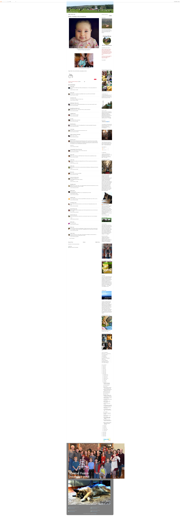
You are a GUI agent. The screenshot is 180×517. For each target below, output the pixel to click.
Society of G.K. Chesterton (106, 358)
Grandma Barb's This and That (75, 149)
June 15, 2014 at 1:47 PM (74, 163)
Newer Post (70, 242)
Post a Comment (71, 238)
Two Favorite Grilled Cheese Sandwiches (107, 399)
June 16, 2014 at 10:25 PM (74, 236)
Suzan (71, 92)
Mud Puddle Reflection (106, 392)
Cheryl (71, 86)
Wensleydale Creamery (105, 361)
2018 (103, 368)
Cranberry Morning (106, 204)
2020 (103, 366)
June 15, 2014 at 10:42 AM (74, 131)
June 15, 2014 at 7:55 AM (74, 100)
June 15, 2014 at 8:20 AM (74, 110)
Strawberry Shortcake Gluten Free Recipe (106, 383)
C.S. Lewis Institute (104, 354)
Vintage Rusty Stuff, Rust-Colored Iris (107, 407)
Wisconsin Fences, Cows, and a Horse (107, 415)
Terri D (71, 129)
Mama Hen (72, 139)
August (105, 379)
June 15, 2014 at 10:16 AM (74, 126)
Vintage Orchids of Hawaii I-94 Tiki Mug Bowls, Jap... (107, 388)
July (104, 380)
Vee (70, 118)
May (104, 425)
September (105, 378)
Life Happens (72, 202)
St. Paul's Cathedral (105, 360)
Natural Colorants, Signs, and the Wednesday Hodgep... (107, 418)
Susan (71, 154)
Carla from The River (73, 177)
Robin (71, 227)
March (105, 428)
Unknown (71, 197)
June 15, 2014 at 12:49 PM (74, 151)
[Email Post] (84, 81)
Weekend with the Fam (106, 391)
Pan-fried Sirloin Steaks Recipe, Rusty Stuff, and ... (107, 421)
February (105, 429)
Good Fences (105, 386)
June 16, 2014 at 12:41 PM (74, 224)
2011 (103, 434)
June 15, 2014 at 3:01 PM (74, 169)
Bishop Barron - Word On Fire (106, 353)
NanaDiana (72, 184)
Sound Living (104, 359)
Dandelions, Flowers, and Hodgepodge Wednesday (107, 395)
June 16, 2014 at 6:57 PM (74, 230)
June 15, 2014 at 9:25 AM (74, 121)
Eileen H (71, 190)
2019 (103, 367)
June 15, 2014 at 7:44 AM (74, 89)
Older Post (97, 242)
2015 (103, 372)
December (105, 374)
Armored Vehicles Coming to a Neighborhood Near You (107, 405)
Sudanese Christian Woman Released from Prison (107, 390)
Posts (104, 148)
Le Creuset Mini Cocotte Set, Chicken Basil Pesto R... (107, 410)
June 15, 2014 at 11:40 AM (74, 146)
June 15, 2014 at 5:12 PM (74, 174)
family (71, 82)
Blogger (95, 513)
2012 (103, 433)
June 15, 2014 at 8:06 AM (74, 105)
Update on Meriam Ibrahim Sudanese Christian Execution (107, 423)
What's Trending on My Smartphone (106, 401)
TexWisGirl (72, 113)
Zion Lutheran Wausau (105, 362)
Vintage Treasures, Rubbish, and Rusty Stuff (107, 397)
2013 (103, 432)
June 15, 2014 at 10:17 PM (74, 187)
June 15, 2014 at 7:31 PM (74, 181)
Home (84, 242)
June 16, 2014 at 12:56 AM (74, 194)
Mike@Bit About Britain (74, 108)
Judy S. (71, 233)
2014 (103, 373)
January (105, 430)
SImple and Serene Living (74, 134)
